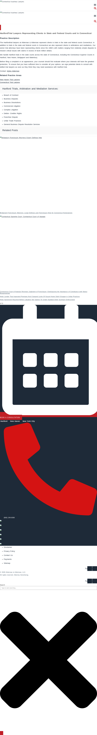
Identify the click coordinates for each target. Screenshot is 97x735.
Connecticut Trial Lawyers (10, 82)
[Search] (1, 733)
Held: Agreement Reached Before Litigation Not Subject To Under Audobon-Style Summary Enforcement (37, 300)
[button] (95, 5)
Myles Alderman (13, 71)
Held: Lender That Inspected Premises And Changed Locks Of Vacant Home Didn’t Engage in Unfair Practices (40, 296)
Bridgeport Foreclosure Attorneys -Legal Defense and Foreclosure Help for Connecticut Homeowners (36, 213)
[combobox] (48, 588)
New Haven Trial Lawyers (10, 80)
